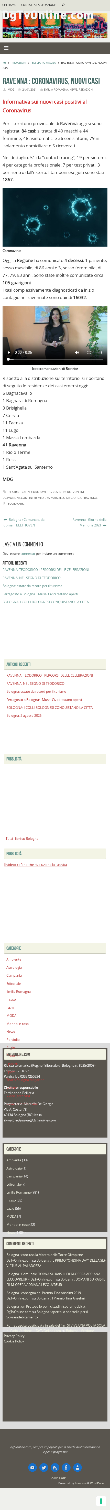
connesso (27, 554)
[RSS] (55, 1467)
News (73, 89)
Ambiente (13, 959)
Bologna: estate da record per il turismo (32, 586)
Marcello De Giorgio (67, 498)
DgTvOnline (76, 492)
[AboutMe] (77, 1467)
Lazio (10, 1008)
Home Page (57, 1478)
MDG (11, 89)
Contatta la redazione (38, 5)
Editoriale (13, 984)
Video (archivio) (18, 1096)
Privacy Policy (14, 1336)
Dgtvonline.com (15, 498)
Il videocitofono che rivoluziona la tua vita (35, 865)
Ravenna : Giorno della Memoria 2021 (89, 522)
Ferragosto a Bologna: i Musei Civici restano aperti (40, 594)
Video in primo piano (22, 1104)
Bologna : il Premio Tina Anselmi (61, 1298)
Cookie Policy (14, 1341)
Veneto (11, 1088)
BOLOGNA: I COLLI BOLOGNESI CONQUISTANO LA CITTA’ (46, 602)
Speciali (12, 1064)
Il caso (11, 999)
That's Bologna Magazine (25, 1080)
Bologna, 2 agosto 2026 (23, 715)
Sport (10, 1072)
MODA (11, 1015)
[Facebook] (66, 1467)
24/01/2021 (29, 89)
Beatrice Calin (19, 492)
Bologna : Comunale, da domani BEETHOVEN (24, 522)
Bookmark (16, 503)
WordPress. (97, 1483)
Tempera (80, 1483)
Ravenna (90, 498)
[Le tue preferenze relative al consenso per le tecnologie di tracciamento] (101, 1501)
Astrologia (14, 967)
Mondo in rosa (17, 1024)
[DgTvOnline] (32, 1467)
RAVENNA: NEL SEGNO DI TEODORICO (32, 578)
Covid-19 (59, 492)
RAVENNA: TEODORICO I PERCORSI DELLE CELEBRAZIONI (46, 570)
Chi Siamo (9, 5)
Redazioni (19, 62)
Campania (14, 975)
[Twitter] (43, 1467)
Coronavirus (41, 492)
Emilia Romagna (44, 62)
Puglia (11, 1048)
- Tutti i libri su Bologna (21, 838)
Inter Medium (39, 498)
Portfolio (13, 1040)
